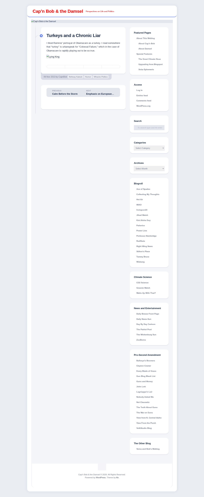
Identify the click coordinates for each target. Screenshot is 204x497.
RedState (140, 241)
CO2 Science (142, 282)
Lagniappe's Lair (144, 392)
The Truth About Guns (147, 407)
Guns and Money (144, 381)
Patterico (140, 225)
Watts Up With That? (146, 293)
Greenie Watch (143, 288)
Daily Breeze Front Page (147, 314)
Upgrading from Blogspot (150, 64)
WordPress (101, 477)
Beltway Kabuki (75, 77)
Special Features (144, 54)
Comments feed (143, 101)
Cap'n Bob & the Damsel (58, 11)
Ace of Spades (143, 189)
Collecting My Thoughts (147, 194)
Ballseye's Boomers (145, 361)
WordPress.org (143, 106)
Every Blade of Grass (146, 371)
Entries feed (142, 95)
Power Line (141, 231)
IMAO (139, 205)
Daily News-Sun (143, 319)
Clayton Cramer (143, 366)
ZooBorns (141, 340)
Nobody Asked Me (145, 397)
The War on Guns (144, 412)
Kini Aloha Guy (143, 220)
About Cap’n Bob (146, 43)
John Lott (141, 386)
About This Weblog (145, 38)
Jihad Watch (142, 215)
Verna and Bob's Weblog (148, 449)
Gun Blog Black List (145, 376)
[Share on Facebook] (74, 66)
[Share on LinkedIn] (111, 66)
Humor (88, 77)
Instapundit (141, 210)
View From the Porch (146, 423)
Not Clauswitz (142, 402)
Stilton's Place (143, 251)
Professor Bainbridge (146, 236)
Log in (139, 90)
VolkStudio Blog (144, 428)
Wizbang (140, 262)
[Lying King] (52, 56)
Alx (117, 477)
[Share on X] (56, 66)
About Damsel (145, 49)
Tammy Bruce (142, 257)
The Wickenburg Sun (146, 334)
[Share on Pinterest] (92, 66)
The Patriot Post (144, 329)
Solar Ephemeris (146, 69)
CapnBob (63, 77)
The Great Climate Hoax (149, 59)
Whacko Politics (101, 77)
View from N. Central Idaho (149, 418)
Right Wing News (144, 246)
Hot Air (139, 199)
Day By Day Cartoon (145, 324)
